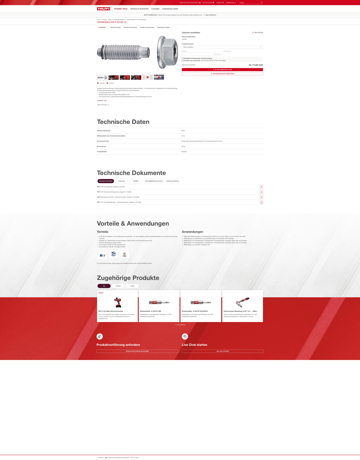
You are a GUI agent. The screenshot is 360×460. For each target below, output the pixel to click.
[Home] (103, 8)
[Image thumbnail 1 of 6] (102, 77)
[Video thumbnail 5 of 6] (147, 78)
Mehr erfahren (102, 104)
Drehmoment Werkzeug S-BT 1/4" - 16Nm (240, 311)
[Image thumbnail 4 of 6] (136, 77)
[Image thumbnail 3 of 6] (125, 77)
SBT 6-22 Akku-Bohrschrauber (110, 311)
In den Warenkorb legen (223, 69)
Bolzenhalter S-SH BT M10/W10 (195, 311)
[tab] (102, 27)
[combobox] (251, 2)
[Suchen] (261, 2)
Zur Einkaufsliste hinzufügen (223, 73)
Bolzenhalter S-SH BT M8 (150, 311)
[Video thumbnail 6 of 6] (159, 78)
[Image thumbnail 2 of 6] (113, 77)
